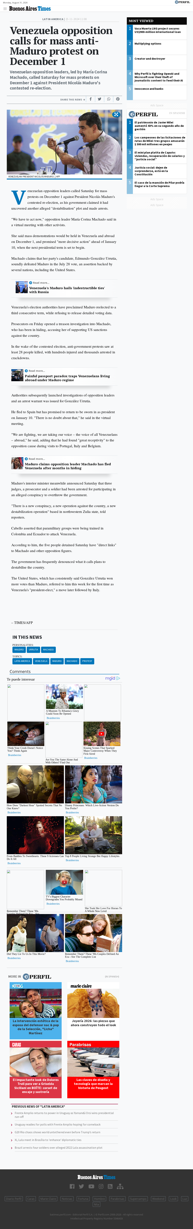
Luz (184, 1199)
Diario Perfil (13, 1199)
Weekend (158, 1199)
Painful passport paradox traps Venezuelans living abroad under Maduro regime (67, 378)
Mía (96, 1204)
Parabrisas (117, 1199)
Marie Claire (48, 1199)
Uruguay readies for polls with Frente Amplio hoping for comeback (57, 1124)
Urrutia (33, 649)
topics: (17, 656)
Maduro (57, 661)
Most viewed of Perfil (157, 114)
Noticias (67, 1199)
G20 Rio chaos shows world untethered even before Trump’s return (57, 1132)
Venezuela (41, 661)
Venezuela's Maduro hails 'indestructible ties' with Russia (67, 290)
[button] (116, 115)
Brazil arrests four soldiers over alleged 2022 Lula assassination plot (59, 1147)
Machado (48, 649)
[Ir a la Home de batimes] (96, 1177)
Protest (87, 661)
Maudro (19, 649)
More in (14, 976)
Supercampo (138, 1199)
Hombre (99, 1199)
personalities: (23, 645)
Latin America (22, 661)
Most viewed (141, 21)
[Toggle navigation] (6, 8)
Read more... (41, 282)
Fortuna (83, 1199)
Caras (30, 1199)
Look (173, 1199)
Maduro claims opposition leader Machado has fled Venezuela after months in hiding (68, 466)
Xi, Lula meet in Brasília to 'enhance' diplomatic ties (48, 1140)
